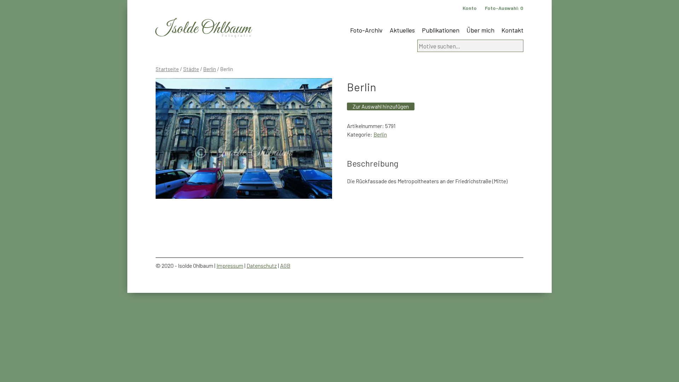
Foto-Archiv (366, 30)
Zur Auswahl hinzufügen (381, 106)
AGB (285, 265)
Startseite (167, 69)
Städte (191, 69)
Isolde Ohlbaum (203, 29)
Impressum (229, 265)
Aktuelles (402, 30)
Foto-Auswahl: (504, 8)
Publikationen (440, 30)
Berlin (209, 69)
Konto (470, 8)
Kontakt (512, 30)
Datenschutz (261, 265)
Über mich (480, 30)
